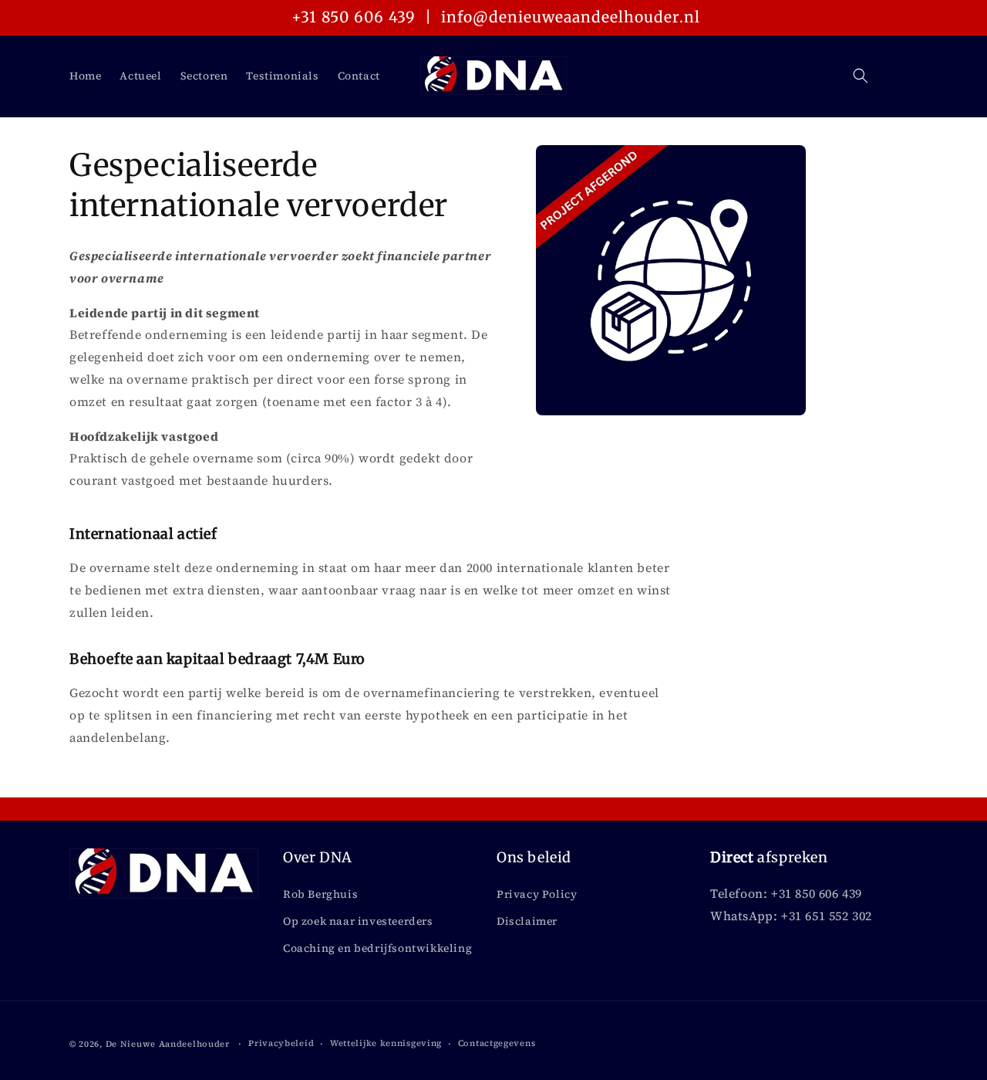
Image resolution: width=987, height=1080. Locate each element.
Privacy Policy (537, 894)
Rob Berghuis (320, 894)
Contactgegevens (497, 1043)
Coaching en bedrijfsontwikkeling (377, 948)
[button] (861, 76)
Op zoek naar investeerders (358, 921)
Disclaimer (527, 921)
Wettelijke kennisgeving (386, 1043)
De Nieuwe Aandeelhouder (168, 1044)
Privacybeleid (281, 1043)
